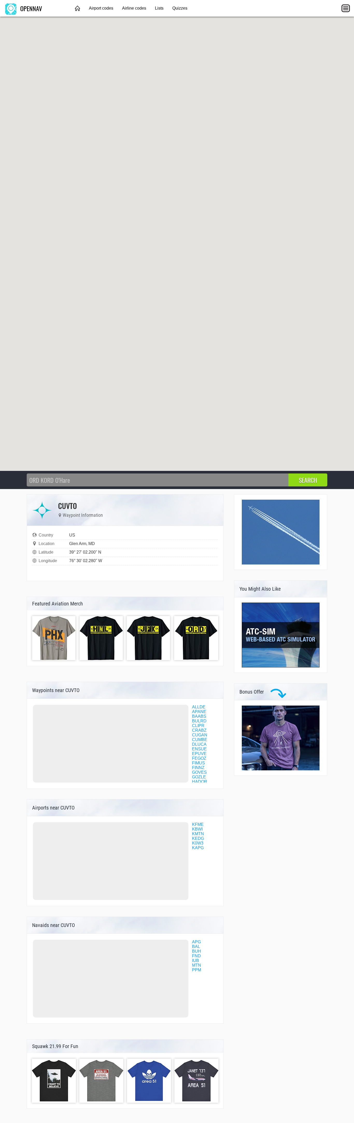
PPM (196, 970)
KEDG (198, 838)
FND (196, 956)
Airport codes (101, 8)
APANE (199, 711)
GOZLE (199, 777)
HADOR (199, 781)
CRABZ (199, 730)
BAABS (199, 716)
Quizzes (179, 8)
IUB (195, 960)
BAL (196, 946)
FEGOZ (199, 758)
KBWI (197, 829)
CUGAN (199, 735)
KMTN (198, 834)
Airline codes (134, 8)
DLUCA (199, 744)
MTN (196, 965)
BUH (196, 951)
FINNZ (198, 767)
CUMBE (199, 739)
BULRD (199, 721)
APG (196, 942)
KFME (198, 824)
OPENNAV (30, 8)
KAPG (198, 848)
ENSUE (199, 749)
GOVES (199, 772)
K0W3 (197, 843)
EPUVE (199, 753)
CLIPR (198, 725)
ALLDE (199, 707)
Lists (159, 8)
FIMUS (198, 763)
